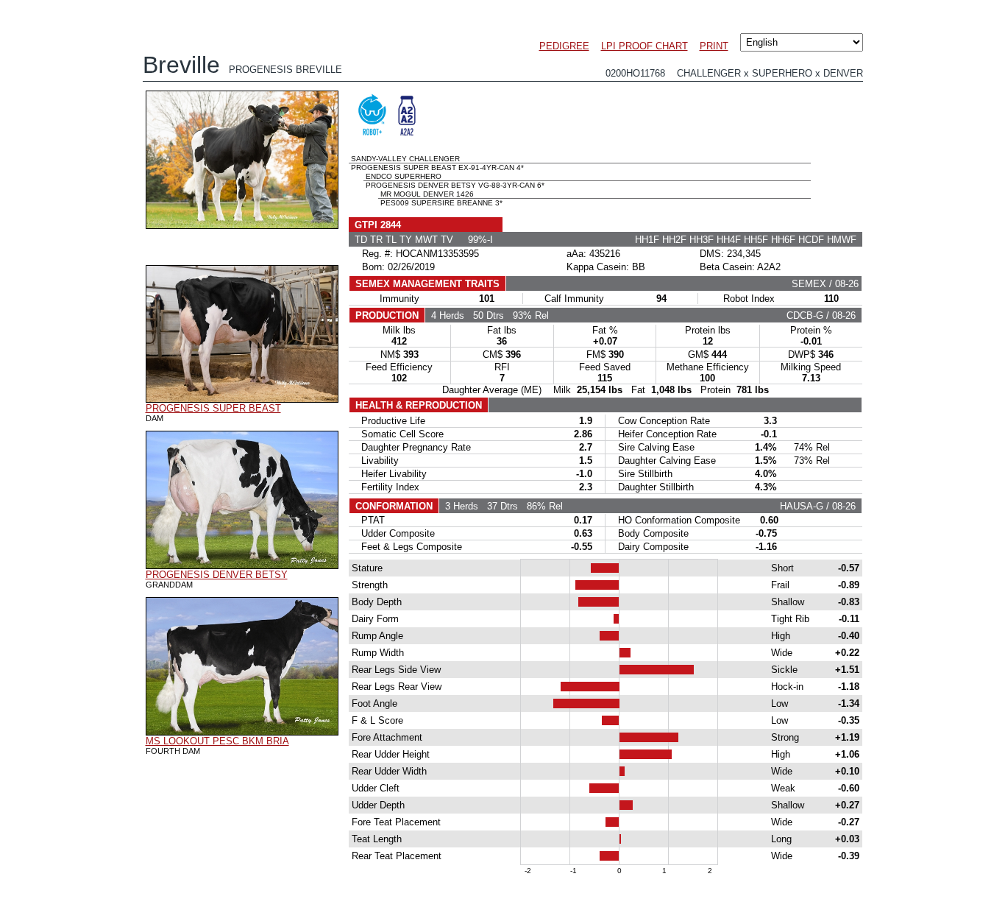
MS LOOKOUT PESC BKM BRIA (217, 741)
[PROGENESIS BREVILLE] (242, 225)
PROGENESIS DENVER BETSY (217, 574)
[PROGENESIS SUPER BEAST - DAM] (242, 399)
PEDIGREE (564, 46)
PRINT (714, 46)
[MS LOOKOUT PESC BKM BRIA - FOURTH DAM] (242, 731)
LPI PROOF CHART (644, 46)
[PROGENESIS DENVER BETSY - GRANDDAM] (242, 565)
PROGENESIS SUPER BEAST (213, 408)
